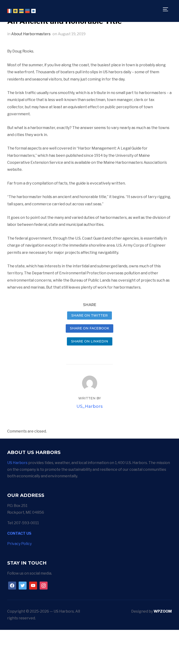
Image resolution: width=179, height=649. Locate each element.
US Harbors (17, 463)
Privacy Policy (19, 543)
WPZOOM (163, 611)
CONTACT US (19, 533)
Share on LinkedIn (89, 341)
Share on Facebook (89, 328)
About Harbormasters (31, 34)
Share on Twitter (89, 315)
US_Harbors (89, 406)
